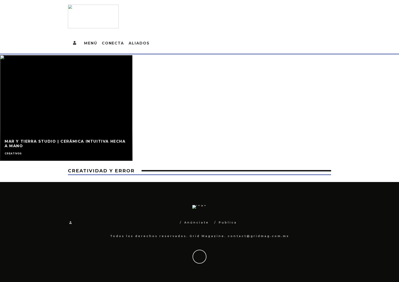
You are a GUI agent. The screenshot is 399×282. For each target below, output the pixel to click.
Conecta (113, 43)
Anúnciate (196, 222)
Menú (90, 43)
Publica (228, 222)
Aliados (139, 43)
